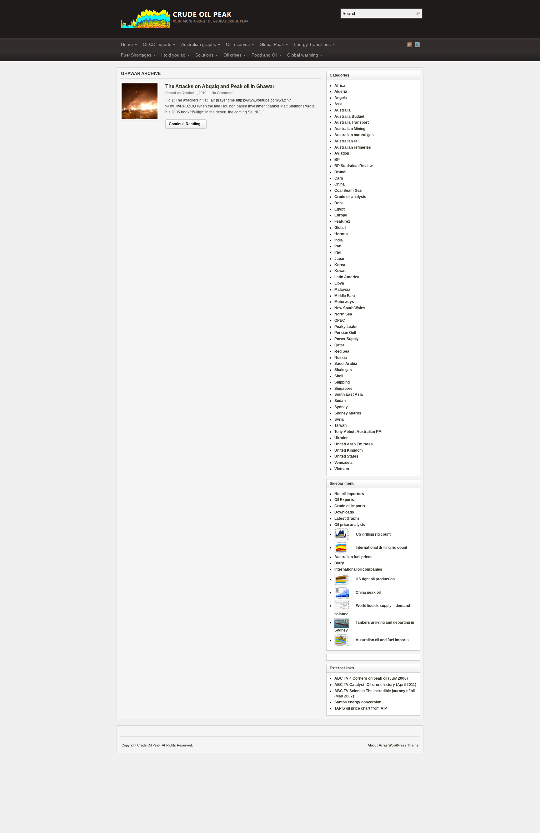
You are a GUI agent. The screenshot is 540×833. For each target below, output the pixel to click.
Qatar (339, 345)
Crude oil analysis (350, 197)
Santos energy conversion (357, 702)
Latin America (346, 277)
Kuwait (340, 271)
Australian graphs (197, 45)
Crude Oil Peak (185, 17)
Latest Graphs (347, 518)
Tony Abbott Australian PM (358, 431)
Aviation (341, 153)
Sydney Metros (347, 413)
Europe (340, 215)
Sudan (340, 401)
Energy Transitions (310, 45)
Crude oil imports (349, 506)
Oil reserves (236, 45)
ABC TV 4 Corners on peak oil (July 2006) (371, 678)
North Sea (343, 314)
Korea (339, 265)
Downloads (344, 512)
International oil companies (358, 569)
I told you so (171, 55)
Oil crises (231, 55)
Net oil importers (349, 494)
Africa (339, 85)
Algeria (340, 91)
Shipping (342, 382)
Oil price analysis (349, 525)
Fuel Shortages (134, 55)
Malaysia (342, 289)
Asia (338, 104)
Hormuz (341, 234)
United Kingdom (348, 450)
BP (337, 159)
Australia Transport (351, 122)
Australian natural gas (354, 135)
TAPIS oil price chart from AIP (360, 708)
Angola (340, 98)
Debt (338, 203)
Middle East (344, 296)
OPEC (339, 320)
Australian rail (346, 141)
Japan (339, 258)
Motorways (344, 302)
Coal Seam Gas (348, 190)
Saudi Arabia (345, 363)
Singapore (343, 388)
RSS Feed (409, 44)
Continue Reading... (186, 124)
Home (125, 45)
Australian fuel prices (353, 557)
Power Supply (346, 339)
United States (346, 456)
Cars (338, 178)
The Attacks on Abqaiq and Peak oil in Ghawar (219, 86)
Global (340, 228)
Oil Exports (344, 500)
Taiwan (340, 425)
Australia (342, 110)
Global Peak (270, 45)
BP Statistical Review (353, 166)
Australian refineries (352, 147)
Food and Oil (262, 55)
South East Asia (348, 394)
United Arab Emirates (353, 444)
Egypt (339, 209)
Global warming (300, 55)
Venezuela (343, 462)
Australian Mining (349, 128)
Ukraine (341, 438)
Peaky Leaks (346, 327)
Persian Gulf (345, 332)
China (339, 184)
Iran (337, 246)
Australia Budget (349, 116)
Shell (338, 376)
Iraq (337, 252)
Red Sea (341, 351)
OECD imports (155, 45)
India (338, 240)
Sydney (341, 407)
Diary (339, 563)
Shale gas (343, 370)
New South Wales (349, 308)
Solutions (202, 55)
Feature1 (342, 221)
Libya (339, 283)
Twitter (417, 44)
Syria (339, 419)
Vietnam (341, 469)
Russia (340, 357)
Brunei (340, 172)
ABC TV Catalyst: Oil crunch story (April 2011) (375, 684)
